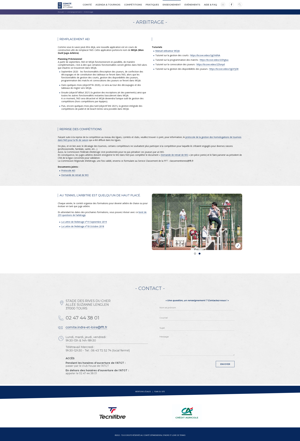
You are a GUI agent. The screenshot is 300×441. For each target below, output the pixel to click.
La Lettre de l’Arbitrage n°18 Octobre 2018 (82, 226)
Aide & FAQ (210, 4)
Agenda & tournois (107, 4)
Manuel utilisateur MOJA (167, 50)
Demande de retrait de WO (174, 154)
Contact (223, 4)
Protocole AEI (68, 170)
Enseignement (172, 4)
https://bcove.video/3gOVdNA (205, 55)
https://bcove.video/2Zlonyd (211, 64)
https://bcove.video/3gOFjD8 (223, 68)
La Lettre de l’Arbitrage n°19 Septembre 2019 (84, 221)
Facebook (231, 4)
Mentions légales (143, 391)
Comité (87, 4)
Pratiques (152, 4)
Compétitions (133, 4)
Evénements (192, 4)
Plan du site (159, 391)
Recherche (240, 4)
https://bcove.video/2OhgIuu (214, 59)
